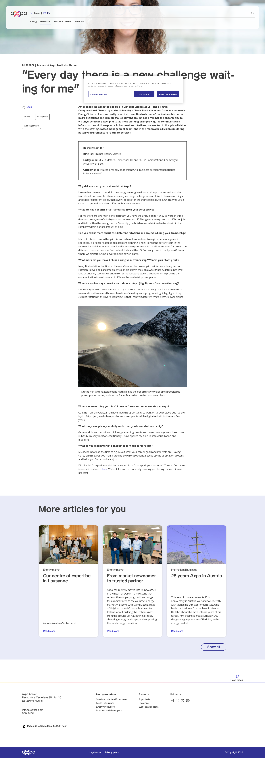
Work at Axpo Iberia (149, 707)
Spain (36, 13)
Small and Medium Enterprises (111, 699)
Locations (144, 703)
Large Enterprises (105, 703)
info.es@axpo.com (32, 710)
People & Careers (62, 21)
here (104, 469)
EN (48, 13)
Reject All (144, 94)
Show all (213, 647)
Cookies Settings (98, 94)
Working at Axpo (31, 126)
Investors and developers (109, 710)
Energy (33, 21)
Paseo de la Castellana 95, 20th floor (47, 726)
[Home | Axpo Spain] (20, 13)
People (27, 117)
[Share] (23, 107)
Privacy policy (112, 752)
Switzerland (42, 117)
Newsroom (45, 21)
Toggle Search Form (253, 13)
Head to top (236, 680)
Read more (49, 631)
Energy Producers (105, 707)
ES (44, 13)
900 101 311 (28, 713)
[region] (133, 89)
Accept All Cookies (168, 94)
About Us (79, 21)
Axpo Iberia (144, 699)
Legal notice (95, 752)
